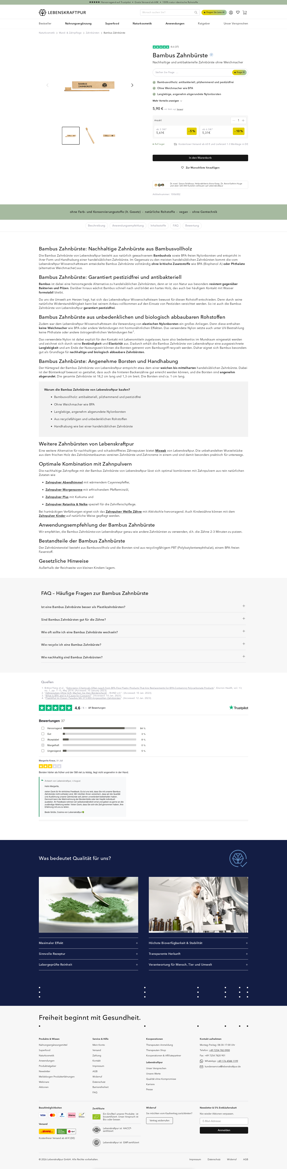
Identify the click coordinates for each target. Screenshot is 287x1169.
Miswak (160, 450)
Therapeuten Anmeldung (159, 1045)
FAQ (95, 1093)
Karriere (150, 1084)
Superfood (44, 1050)
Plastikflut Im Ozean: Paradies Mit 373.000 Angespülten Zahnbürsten (83, 698)
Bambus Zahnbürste (114, 32)
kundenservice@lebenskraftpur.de (223, 1067)
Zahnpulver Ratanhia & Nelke (67, 504)
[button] (78, 24)
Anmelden (224, 1130)
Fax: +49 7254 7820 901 (212, 1056)
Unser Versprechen (156, 1068)
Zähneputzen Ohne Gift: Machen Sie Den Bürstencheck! (76, 693)
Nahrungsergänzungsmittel (53, 1045)
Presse (149, 1090)
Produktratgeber (47, 1066)
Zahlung (97, 1056)
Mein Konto (99, 1045)
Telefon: (215, 1050)
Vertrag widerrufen (159, 1121)
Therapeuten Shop (156, 1050)
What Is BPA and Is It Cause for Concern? (68, 696)
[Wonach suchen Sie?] (196, 12)
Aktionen (43, 1087)
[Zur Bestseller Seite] (143, 2)
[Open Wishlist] (237, 12)
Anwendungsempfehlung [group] (128, 225)
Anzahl (158, 120)
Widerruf (97, 1077)
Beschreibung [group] (96, 225)
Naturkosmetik (47, 32)
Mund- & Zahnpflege (70, 32)
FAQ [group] (175, 225)
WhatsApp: (221, 1061)
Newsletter (44, 1071)
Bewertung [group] (192, 225)
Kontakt (96, 1061)
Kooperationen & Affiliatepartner (163, 1056)
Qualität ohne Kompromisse (161, 1079)
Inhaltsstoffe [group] (158, 225)
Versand (180, 109)
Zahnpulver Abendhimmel (64, 482)
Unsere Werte (153, 1074)
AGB (95, 1071)
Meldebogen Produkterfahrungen (57, 1077)
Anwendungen (46, 1061)
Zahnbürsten (92, 32)
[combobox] (170, 12)
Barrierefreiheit (100, 1087)
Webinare (44, 1082)
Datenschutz (99, 1082)
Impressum (98, 1066)
